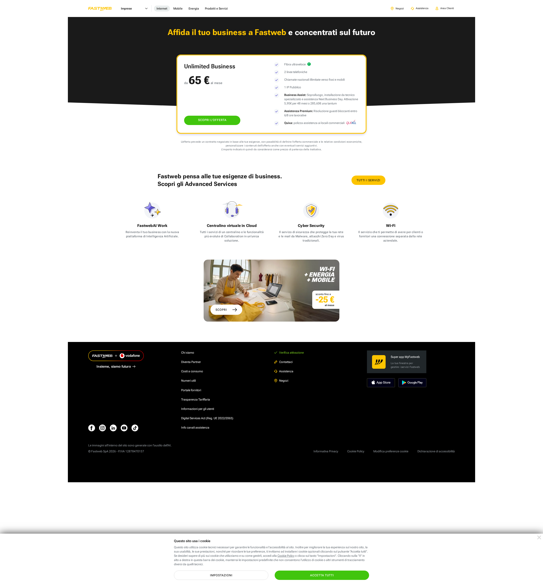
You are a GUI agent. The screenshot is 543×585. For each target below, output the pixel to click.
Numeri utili (188, 380)
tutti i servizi (368, 180)
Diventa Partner (191, 362)
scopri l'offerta (212, 120)
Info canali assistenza (195, 427)
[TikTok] (135, 428)
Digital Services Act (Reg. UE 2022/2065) (207, 418)
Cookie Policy (355, 451)
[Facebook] (91, 428)
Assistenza (286, 371)
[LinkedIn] (113, 428)
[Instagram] (102, 428)
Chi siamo (187, 352)
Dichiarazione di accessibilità (436, 451)
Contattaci (285, 362)
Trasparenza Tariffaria (195, 399)
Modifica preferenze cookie (390, 451)
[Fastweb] (103, 8)
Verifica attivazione (291, 352)
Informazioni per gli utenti (197, 409)
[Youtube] (124, 428)
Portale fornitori (191, 390)
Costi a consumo (192, 371)
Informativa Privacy (325, 451)
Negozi (283, 380)
